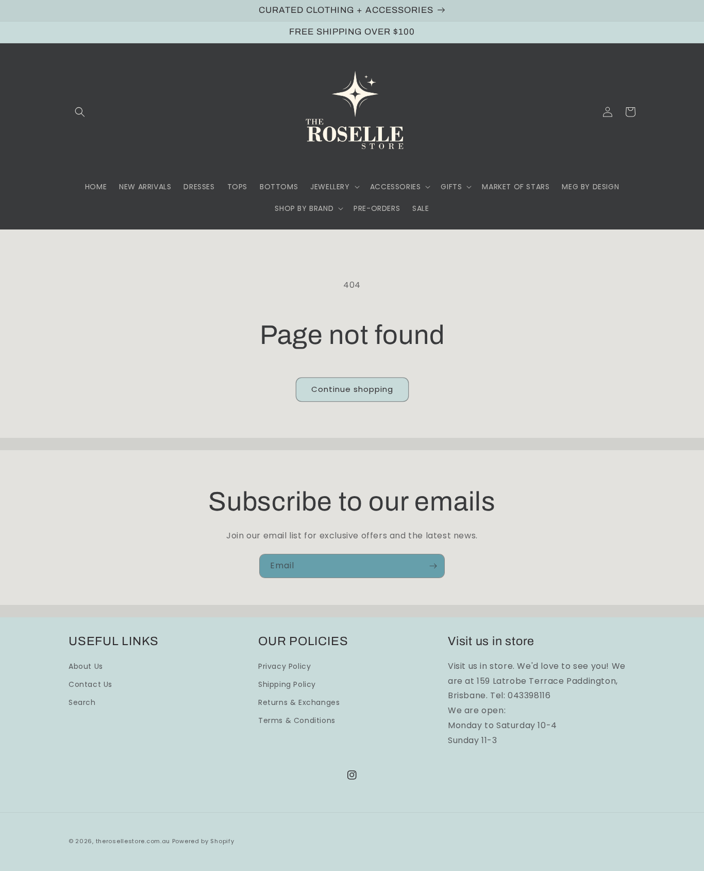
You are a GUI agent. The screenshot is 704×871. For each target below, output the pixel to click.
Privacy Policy (284, 666)
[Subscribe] (433, 566)
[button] (80, 112)
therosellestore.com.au (133, 841)
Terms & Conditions (297, 720)
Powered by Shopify (203, 841)
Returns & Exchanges (299, 702)
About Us (86, 666)
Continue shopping (352, 389)
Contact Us (90, 684)
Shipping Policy (287, 684)
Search (82, 702)
